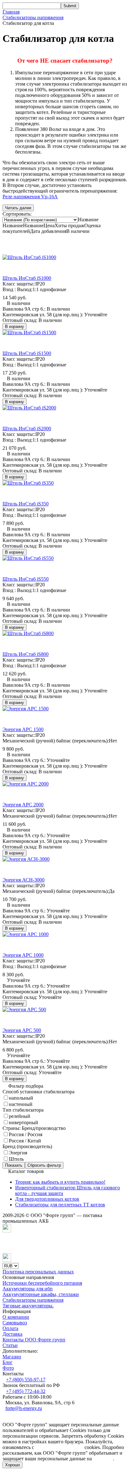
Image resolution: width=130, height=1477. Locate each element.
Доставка (12, 1334)
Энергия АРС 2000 (23, 804)
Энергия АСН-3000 (23, 879)
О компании (16, 1317)
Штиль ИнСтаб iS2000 (27, 428)
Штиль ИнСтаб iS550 (26, 579)
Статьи (10, 1345)
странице (103, 1458)
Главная (11, 11)
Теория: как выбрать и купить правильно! (60, 1182)
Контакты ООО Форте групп (34, 1339)
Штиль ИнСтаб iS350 (26, 503)
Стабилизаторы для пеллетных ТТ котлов (60, 1204)
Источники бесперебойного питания (42, 1283)
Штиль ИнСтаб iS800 (26, 654)
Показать (13, 1165)
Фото (8, 1368)
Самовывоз (15, 1322)
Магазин (12, 1356)
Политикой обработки (59, 1447)
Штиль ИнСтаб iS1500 (27, 353)
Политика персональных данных (38, 1271)
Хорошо (12, 1465)
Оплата (10, 1328)
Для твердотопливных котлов (47, 1199)
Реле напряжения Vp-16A (30, 196)
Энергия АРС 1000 (23, 955)
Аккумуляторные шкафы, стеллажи (41, 1294)
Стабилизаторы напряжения (33, 17)
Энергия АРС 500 (22, 1030)
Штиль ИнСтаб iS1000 (27, 278)
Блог (8, 1362)
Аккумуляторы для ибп (28, 1288)
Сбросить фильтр (44, 1165)
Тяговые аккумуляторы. (28, 1305)
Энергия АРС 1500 (23, 729)
